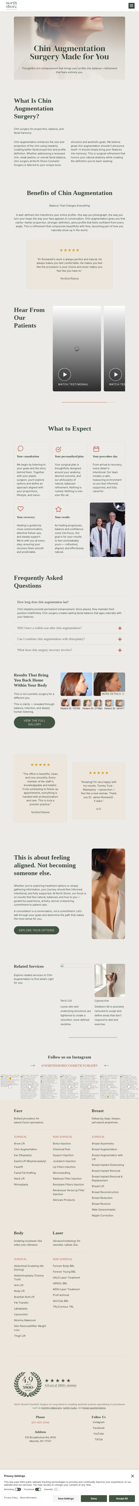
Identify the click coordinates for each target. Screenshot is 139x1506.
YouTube (98, 1433)
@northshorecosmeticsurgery (69, 1065)
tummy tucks (70, 1407)
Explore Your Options (36, 930)
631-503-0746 (40, 1422)
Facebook (99, 1427)
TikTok (99, 1439)
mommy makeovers (51, 1407)
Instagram (99, 1422)
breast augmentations (94, 1407)
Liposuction (102, 1000)
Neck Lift (66, 1000)
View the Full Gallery (34, 722)
